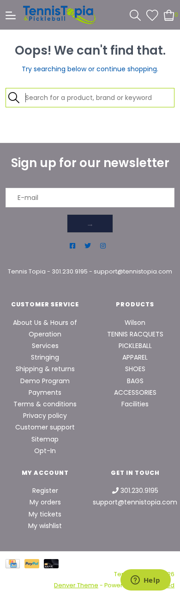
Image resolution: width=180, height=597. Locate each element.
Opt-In (45, 450)
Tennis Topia (27, 271)
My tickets (45, 514)
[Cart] (169, 14)
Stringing (45, 357)
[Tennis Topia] (59, 15)
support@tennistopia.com (133, 271)
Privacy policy (45, 415)
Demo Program (45, 381)
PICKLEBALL (135, 345)
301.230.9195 (70, 271)
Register (45, 490)
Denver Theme (76, 585)
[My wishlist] (152, 14)
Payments (45, 392)
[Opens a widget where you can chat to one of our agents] (145, 580)
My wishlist (45, 525)
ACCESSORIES (135, 392)
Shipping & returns (45, 368)
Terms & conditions (45, 404)
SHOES (135, 368)
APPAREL (135, 357)
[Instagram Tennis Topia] (103, 246)
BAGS (135, 381)
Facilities (135, 404)
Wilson (135, 322)
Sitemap (45, 439)
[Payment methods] (15, 563)
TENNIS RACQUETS (135, 334)
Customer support (45, 427)
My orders (45, 502)
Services (45, 345)
